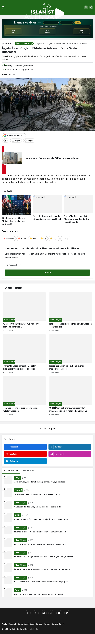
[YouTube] (59, 613)
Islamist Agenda (10, 231)
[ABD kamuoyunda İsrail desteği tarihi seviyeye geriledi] (47, 480)
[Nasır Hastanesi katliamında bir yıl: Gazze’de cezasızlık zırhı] (47, 210)
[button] (86, 7)
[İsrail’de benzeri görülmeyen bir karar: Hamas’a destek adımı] (47, 567)
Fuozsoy (8, 66)
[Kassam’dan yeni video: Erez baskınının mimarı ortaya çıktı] (47, 580)
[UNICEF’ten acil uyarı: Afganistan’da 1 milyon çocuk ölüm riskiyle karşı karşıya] (70, 396)
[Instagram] (44, 613)
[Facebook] (28, 613)
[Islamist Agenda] (44, 11)
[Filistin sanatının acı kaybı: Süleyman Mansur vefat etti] (70, 354)
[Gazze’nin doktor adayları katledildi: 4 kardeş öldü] (47, 505)
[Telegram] (67, 613)
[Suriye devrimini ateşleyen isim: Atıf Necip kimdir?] (47, 492)
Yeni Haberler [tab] (28, 470)
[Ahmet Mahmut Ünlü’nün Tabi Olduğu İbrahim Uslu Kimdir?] (47, 517)
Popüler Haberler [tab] (11, 470)
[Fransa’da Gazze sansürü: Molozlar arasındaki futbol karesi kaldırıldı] (78, 210)
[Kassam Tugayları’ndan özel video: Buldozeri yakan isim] (47, 542)
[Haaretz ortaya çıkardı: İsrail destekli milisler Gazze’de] (24, 396)
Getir (77, 22)
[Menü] (4, 7)
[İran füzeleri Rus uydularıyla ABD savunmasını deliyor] (4, 169)
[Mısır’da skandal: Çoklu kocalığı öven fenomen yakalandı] (47, 530)
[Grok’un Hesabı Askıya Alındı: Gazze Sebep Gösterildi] (47, 591)
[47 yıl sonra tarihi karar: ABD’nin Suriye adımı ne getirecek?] (16, 210)
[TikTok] (51, 613)
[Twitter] (36, 613)
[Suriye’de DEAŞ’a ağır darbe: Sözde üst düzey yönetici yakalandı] (47, 555)
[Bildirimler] (91, 7)
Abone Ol (48, 272)
